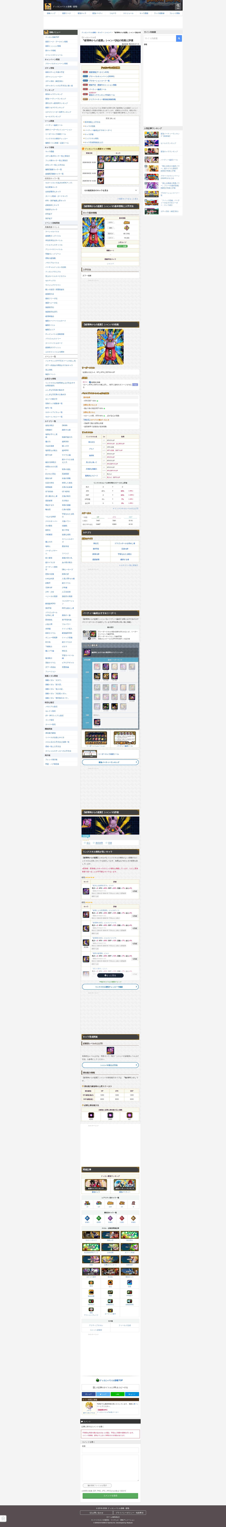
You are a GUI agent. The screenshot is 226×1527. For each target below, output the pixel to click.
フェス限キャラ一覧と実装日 (56, 160)
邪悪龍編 (65, 667)
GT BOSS (49, 491)
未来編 (48, 628)
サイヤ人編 (66, 455)
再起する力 (49, 505)
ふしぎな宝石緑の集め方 (54, 390)
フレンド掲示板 (51, 759)
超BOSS (65, 441)
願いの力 (65, 446)
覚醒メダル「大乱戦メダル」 (56, 693)
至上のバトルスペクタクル (55, 276)
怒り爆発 (48, 558)
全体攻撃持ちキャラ (53, 191)
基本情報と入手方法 (92, 122)
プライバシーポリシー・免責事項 (129, 1512)
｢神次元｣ (86, 419)
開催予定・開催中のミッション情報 (102, 85)
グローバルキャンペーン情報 (56, 63)
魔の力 (48, 441)
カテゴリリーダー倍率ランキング (58, 112)
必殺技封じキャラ (52, 205)
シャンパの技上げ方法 (109, 1065)
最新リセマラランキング (54, 107)
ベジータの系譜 (51, 596)
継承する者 (124, 559)
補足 (135, 385)
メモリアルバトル (52, 262)
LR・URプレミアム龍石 (54, 715)
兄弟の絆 (124, 548)
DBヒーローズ (67, 569)
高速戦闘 (65, 473)
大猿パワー (66, 521)
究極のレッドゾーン (53, 253)
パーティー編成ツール (97, 89)
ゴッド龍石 (49, 720)
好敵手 (48, 583)
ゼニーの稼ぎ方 (51, 399)
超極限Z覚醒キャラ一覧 (54, 173)
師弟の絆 (95, 554)
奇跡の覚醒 (66, 505)
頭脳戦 (64, 525)
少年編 (64, 587)
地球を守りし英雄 (51, 435)
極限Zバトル (50, 325)
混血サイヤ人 (50, 662)
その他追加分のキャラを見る (96, 190)
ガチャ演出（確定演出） (54, 81)
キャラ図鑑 (49, 151)
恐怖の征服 (49, 574)
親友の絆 (48, 478)
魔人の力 (48, 541)
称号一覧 (48, 408)
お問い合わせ (97, 1512)
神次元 (96, 543)
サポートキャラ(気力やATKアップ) (58, 182)
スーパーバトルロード (54, 343)
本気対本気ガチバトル (54, 240)
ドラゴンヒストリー (53, 338)
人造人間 (48, 624)
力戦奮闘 (48, 534)
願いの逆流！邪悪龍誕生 (54, 289)
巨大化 (48, 642)
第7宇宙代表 (67, 619)
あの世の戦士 (67, 562)
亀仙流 (48, 509)
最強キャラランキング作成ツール (102, 95)
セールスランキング (53, 116)
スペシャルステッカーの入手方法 (58, 751)
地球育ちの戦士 (51, 450)
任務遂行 (48, 429)
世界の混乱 (66, 469)
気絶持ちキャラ (51, 209)
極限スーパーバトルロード (55, 320)
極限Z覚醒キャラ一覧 (53, 169)
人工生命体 (66, 591)
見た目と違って (91, 462)
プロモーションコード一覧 (99, 80)
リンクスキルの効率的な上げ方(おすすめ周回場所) (60, 384)
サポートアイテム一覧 (54, 412)
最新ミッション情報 (53, 46)
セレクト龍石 (50, 711)
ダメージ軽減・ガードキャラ (56, 196)
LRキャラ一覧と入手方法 (55, 165)
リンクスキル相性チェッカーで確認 (109, 987)
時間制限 (48, 487)
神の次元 (91, 442)
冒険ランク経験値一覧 (54, 403)
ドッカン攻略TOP (52, 37)
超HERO (65, 450)
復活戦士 (48, 658)
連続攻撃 (99, 842)
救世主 (48, 530)
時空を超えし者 (68, 608)
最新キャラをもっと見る (128, 198)
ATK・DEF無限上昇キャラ (55, 200)
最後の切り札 (67, 558)
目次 (108, 118)
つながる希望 (50, 516)
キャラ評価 (89, 134)
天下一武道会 (50, 667)
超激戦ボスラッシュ (53, 347)
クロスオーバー (51, 521)
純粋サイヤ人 (50, 633)
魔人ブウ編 (49, 650)
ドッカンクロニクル (53, 271)
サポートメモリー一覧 (54, 416)
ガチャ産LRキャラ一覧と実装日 (57, 156)
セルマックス (50, 280)
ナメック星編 (67, 637)
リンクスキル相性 (92, 138)
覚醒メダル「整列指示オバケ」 (57, 698)
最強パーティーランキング (109, 762)
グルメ (91, 448)
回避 (110, 842)
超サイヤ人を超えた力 (68, 460)
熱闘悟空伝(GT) (51, 311)
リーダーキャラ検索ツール (55, 134)
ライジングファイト (53, 285)
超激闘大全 (49, 294)
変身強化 (48, 619)
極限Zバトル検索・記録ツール (57, 143)
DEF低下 (48, 218)
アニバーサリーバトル (54, 249)
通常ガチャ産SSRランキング (56, 103)
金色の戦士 (49, 425)
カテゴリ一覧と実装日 (129, 565)
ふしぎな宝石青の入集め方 (55, 394)
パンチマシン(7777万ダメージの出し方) (60, 360)
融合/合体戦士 (50, 462)
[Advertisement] (113, 22)
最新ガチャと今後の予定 (54, 72)
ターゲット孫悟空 (51, 568)
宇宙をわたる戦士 (125, 554)
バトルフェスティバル (54, 244)
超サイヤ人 (66, 583)
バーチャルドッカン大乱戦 (55, 267)
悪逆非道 (65, 546)
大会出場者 (49, 446)
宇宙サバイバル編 (68, 656)
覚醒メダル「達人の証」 (54, 689)
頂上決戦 (48, 369)
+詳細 (134, 891)
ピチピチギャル (68, 662)
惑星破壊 (95, 559)
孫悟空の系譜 (67, 596)
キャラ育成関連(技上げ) (94, 142)
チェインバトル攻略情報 (54, 334)
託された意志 (50, 473)
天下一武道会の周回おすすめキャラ (59, 365)
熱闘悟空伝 (49, 307)
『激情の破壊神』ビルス (100, 953)
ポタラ (64, 646)
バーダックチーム (51, 552)
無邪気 (91, 455)
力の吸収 (48, 525)
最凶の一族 (66, 615)
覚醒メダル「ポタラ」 (54, 680)
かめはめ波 (49, 578)
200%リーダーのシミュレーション (58, 129)
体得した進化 (67, 482)
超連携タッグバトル (53, 235)
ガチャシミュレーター (54, 76)
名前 (83, 1446)
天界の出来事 (67, 487)
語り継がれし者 (51, 496)
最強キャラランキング (54, 94)
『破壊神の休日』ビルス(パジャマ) (103, 922)
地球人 (48, 546)
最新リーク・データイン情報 (56, 41)
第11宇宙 (65, 530)
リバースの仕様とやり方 (54, 737)
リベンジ (65, 553)
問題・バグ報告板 (52, 764)
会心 (88, 842)
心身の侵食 (66, 509)
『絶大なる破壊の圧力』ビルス (102, 885)
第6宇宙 (96, 548)
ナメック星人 (67, 628)
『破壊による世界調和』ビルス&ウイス (105, 910)
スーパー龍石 (50, 724)
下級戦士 (48, 646)
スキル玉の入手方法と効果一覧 (57, 742)
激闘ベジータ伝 (51, 302)
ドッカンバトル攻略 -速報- (65, 6)
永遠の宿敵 (66, 478)
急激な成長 (66, 534)
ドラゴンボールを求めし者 (125, 543)
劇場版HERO (50, 603)
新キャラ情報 (50, 50)
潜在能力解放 (50, 733)
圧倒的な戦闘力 (91, 469)
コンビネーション (68, 602)
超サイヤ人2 (50, 562)
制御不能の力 (67, 437)
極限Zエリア (50, 329)
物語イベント (50, 374)
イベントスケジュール (54, 55)
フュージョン (50, 671)
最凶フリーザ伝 (51, 298)
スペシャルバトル (52, 231)
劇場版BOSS (67, 633)
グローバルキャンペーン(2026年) (101, 76)
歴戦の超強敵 (50, 258)
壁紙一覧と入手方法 (53, 746)
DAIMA (64, 425)
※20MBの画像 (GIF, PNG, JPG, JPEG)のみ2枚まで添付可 (104, 1491)
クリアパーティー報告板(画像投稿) (102, 99)
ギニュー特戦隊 (51, 637)
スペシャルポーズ (68, 540)
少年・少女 (49, 591)
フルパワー (66, 624)
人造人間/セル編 (68, 578)
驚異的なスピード (91, 475)
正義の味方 (66, 496)
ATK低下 (48, 214)
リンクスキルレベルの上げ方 (127, 508)
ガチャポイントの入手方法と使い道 (59, 85)
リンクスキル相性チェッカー (56, 138)
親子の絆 (48, 455)
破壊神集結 (49, 316)
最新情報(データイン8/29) (99, 72)
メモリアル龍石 (51, 706)
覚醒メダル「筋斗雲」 (54, 684)
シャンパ (110, 263)
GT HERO (66, 491)
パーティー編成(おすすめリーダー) (98, 130)
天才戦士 (65, 500)
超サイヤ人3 (67, 642)
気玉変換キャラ (51, 187)
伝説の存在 (49, 482)
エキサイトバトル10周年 (54, 352)
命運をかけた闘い (51, 467)
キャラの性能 (90, 126)
